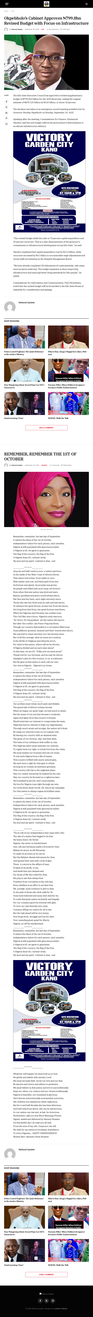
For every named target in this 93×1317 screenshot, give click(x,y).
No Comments (54, 29)
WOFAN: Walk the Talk (58, 418)
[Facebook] (6, 101)
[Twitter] (6, 107)
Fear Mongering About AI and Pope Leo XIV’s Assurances (24, 386)
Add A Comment (46, 428)
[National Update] (46, 4)
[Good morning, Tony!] (24, 403)
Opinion (44, 465)
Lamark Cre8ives (61, 1309)
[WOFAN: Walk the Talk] (68, 403)
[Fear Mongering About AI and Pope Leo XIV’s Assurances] (24, 370)
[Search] (86, 4)
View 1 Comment (46, 1275)
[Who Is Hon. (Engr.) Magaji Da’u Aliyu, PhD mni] (68, 337)
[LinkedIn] (6, 112)
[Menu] (6, 4)
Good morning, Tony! (13, 418)
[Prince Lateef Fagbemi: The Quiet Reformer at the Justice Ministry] (24, 337)
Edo (42, 29)
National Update (17, 29)
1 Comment (55, 465)
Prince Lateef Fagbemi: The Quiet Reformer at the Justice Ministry (24, 352)
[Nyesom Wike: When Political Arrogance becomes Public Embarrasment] (68, 370)
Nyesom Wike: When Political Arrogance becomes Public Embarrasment (66, 386)
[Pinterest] (6, 118)
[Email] (6, 124)
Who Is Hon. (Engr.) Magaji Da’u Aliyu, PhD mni (67, 352)
